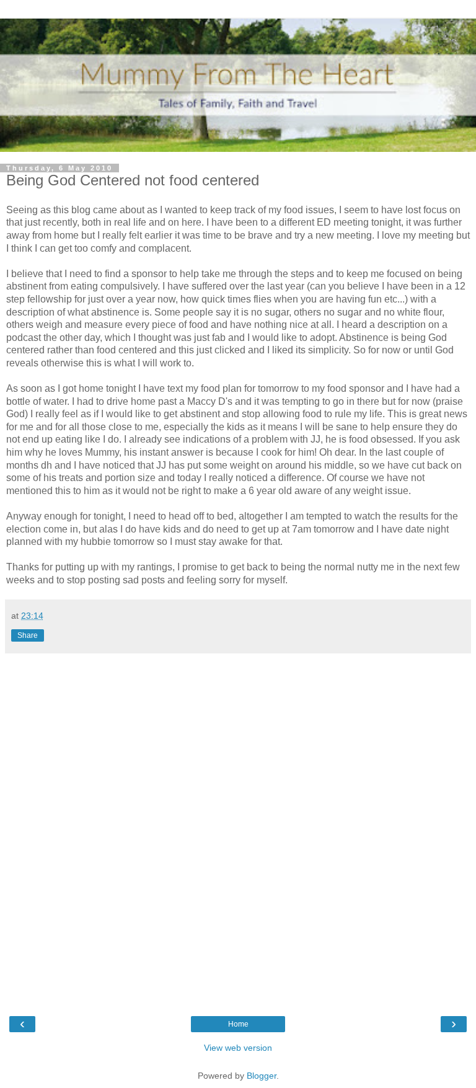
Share (27, 635)
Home (238, 1024)
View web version (238, 1048)
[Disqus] (238, 827)
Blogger (261, 1076)
